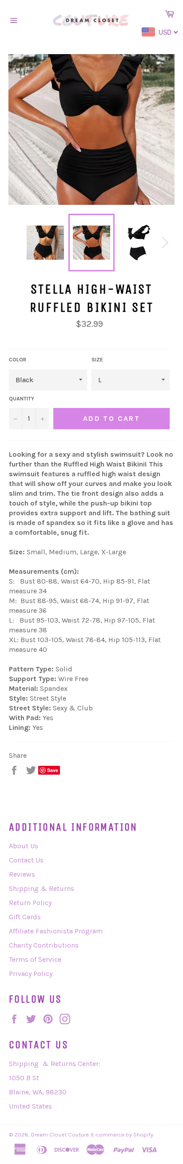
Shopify (143, 1134)
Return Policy (30, 902)
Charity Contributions (44, 945)
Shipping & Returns (41, 888)
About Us (23, 846)
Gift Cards (25, 917)
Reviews (22, 874)
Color (17, 360)
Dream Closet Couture (60, 1134)
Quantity (21, 399)
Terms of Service (35, 959)
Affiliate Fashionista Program (56, 931)
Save (52, 770)
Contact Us (26, 860)
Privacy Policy (30, 973)
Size (97, 360)
